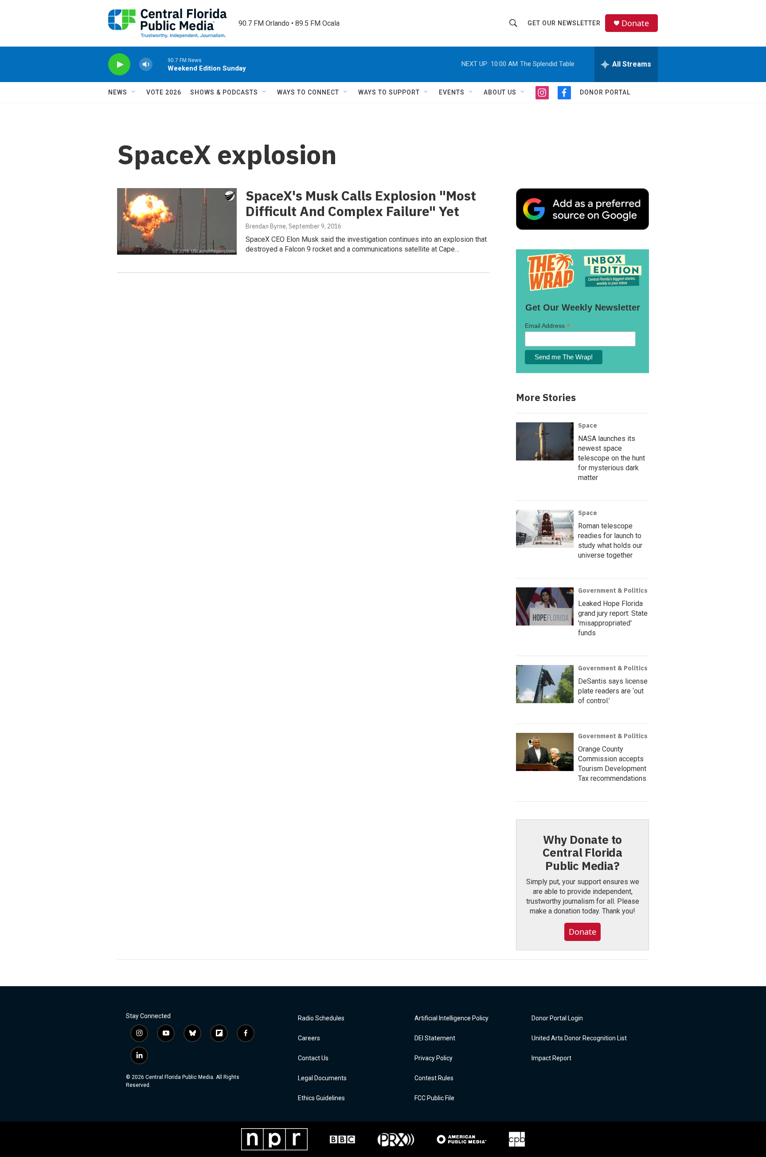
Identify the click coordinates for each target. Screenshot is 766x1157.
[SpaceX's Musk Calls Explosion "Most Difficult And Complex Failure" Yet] (177, 221)
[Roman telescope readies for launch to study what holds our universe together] (545, 529)
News (117, 92)
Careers (309, 1038)
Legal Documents (322, 1078)
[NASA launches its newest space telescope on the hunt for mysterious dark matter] (545, 441)
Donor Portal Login (557, 1018)
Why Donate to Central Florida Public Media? (582, 853)
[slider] (160, 64)
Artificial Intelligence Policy (451, 1018)
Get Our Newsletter (564, 23)
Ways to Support (389, 92)
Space (587, 425)
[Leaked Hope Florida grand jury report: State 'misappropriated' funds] (545, 606)
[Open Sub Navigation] (133, 92)
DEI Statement (434, 1038)
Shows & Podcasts (224, 92)
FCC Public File (434, 1098)
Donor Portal (605, 92)
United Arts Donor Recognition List (579, 1038)
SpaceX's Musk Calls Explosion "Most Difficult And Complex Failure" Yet (361, 203)
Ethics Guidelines (321, 1098)
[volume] (145, 65)
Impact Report (551, 1058)
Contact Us (313, 1058)
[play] (119, 64)
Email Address (547, 326)
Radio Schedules (321, 1018)
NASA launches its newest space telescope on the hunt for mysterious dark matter (611, 458)
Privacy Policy (433, 1058)
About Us (500, 92)
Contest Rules (433, 1078)
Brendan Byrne (266, 226)
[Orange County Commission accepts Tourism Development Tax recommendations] (545, 752)
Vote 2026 (163, 92)
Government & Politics (613, 590)
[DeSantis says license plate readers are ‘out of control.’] (545, 684)
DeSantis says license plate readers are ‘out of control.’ (613, 691)
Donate (635, 23)
